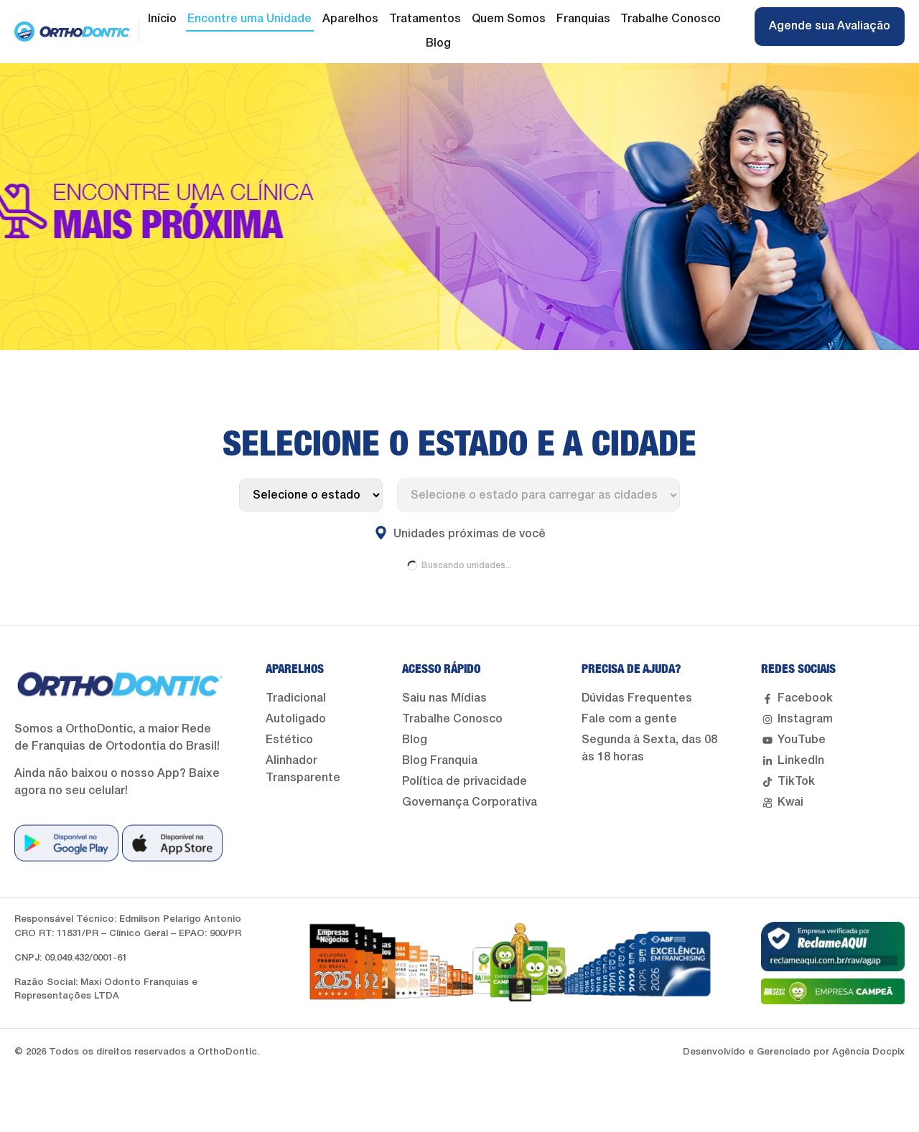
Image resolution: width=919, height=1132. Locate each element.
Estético (289, 740)
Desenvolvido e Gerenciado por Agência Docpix (794, 1052)
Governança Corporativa (469, 803)
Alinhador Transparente (303, 769)
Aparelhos (350, 19)
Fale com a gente (629, 719)
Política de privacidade (464, 782)
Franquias (583, 19)
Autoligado (296, 719)
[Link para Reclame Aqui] (833, 946)
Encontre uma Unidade (249, 19)
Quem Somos (509, 19)
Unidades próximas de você (467, 534)
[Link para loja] (66, 843)
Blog (438, 44)
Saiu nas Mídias (444, 699)
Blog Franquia (439, 761)
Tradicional (296, 699)
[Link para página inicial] (72, 32)
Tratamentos (425, 19)
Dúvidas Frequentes (637, 699)
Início (162, 19)
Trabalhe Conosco (670, 19)
